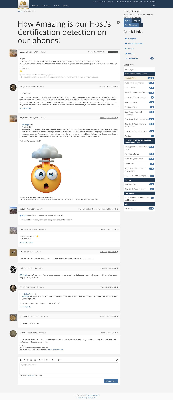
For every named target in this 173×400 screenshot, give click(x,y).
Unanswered (140, 58)
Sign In (153, 5)
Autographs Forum (139, 154)
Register (137, 20)
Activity (56, 5)
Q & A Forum (139, 88)
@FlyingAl (25, 125)
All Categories (130, 69)
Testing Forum (139, 208)
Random (139, 136)
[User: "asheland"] (13, 230)
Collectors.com (137, 1)
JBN (21, 252)
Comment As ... (111, 381)
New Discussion (131, 25)
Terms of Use (91, 398)
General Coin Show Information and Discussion (139, 198)
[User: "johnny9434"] (13, 317)
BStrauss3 (23, 332)
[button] (118, 22)
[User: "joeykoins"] (13, 53)
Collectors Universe (92, 395)
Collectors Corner (107, 1)
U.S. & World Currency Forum (139, 97)
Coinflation (152, 1)
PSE (128, 1)
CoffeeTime (24, 268)
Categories (35, 5)
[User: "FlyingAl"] (13, 87)
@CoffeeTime (27, 294)
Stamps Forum (139, 184)
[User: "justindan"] (13, 210)
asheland (23, 229)
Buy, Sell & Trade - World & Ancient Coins (139, 125)
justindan (23, 209)
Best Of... (66, 5)
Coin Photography (25, 108)
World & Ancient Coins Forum (139, 92)
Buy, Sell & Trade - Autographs (139, 176)
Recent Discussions (135, 43)
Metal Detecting (139, 102)
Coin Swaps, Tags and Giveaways (139, 113)
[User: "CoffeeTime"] (13, 269)
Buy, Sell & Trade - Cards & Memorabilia (139, 169)
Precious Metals (139, 107)
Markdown (31, 375)
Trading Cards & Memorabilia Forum (139, 148)
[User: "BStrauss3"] (13, 333)
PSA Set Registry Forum (139, 159)
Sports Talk (139, 164)
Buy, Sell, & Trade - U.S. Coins (139, 119)
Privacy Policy (81, 398)
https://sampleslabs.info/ (55, 349)
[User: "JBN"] (13, 252)
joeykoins (23, 52)
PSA (123, 1)
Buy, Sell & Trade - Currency (139, 131)
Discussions (46, 5)
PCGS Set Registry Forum (139, 83)
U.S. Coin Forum (113, 52)
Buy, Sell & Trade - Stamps (139, 189)
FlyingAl (22, 86)
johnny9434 (24, 316)
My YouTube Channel (26, 242)
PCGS (117, 1)
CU (145, 1)
